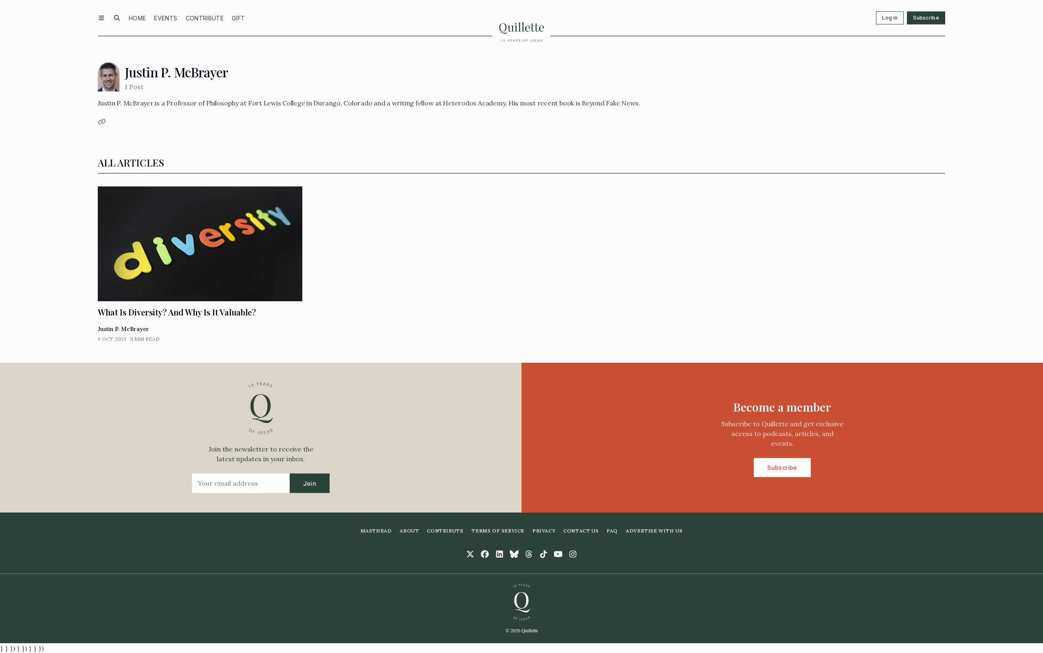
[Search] (117, 18)
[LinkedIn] (499, 554)
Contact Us (581, 531)
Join (309, 483)
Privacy (544, 531)
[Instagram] (573, 554)
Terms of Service (497, 531)
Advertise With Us (654, 531)
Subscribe (926, 18)
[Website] (101, 122)
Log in (890, 18)
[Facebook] (485, 554)
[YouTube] (558, 554)
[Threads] (529, 554)
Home (137, 18)
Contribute (205, 18)
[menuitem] (137, 18)
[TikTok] (543, 554)
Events (165, 18)
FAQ (612, 531)
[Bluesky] (514, 554)
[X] (470, 554)
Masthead (376, 531)
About (409, 531)
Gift (238, 18)
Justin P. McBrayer (123, 329)
